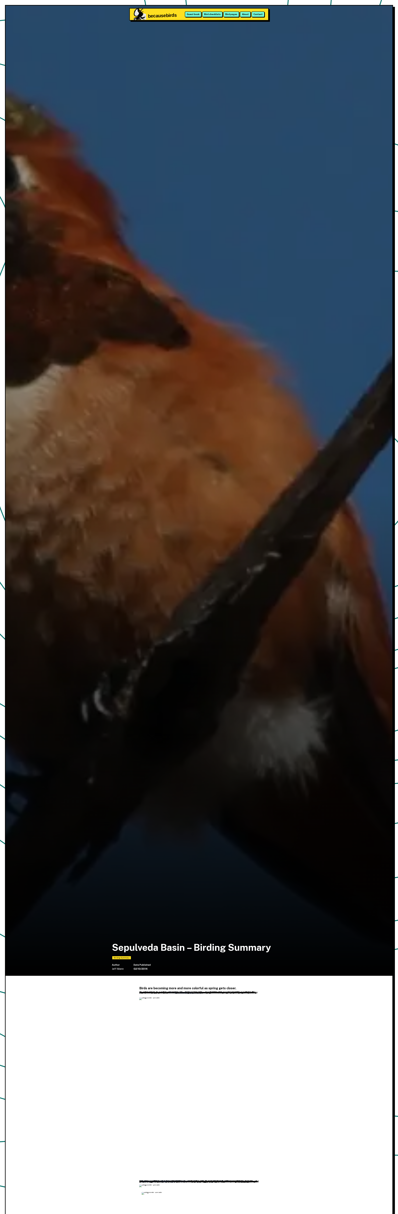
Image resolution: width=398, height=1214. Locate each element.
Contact (258, 14)
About (245, 14)
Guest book (193, 14)
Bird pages (231, 14)
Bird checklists (212, 14)
